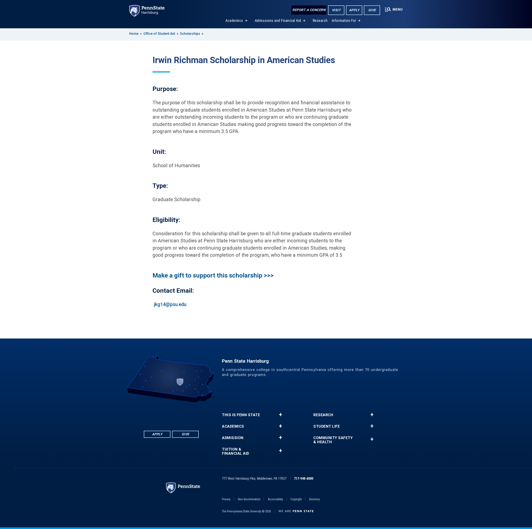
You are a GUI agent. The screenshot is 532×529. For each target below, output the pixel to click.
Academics (234, 20)
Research (320, 20)
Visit (336, 10)
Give (372, 10)
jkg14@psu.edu (170, 304)
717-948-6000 (303, 478)
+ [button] (280, 414)
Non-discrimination (249, 499)
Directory (314, 499)
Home (133, 34)
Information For (344, 20)
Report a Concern (308, 10)
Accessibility (275, 499)
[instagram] (193, 414)
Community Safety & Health (333, 440)
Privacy (226, 499)
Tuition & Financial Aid (235, 451)
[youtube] (182, 414)
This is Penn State (241, 415)
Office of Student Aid (159, 34)
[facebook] (150, 414)
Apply (354, 10)
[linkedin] (160, 414)
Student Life (326, 426)
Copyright (296, 499)
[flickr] (171, 414)
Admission (233, 438)
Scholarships (190, 34)
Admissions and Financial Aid (278, 20)
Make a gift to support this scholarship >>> (213, 275)
